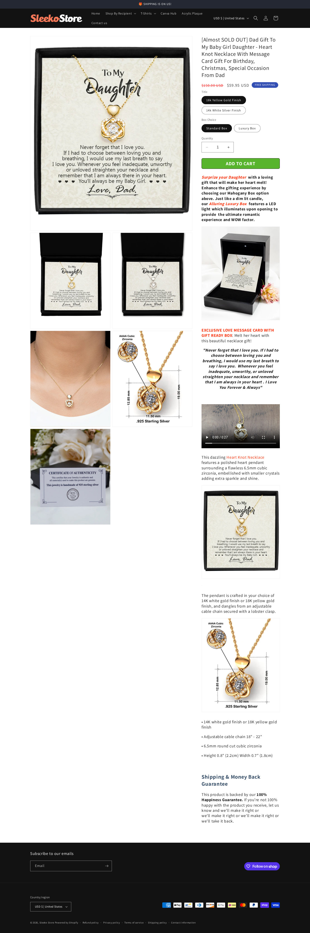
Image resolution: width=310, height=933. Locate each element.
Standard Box (216, 128)
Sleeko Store (46, 922)
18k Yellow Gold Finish (223, 100)
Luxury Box (247, 128)
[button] (120, 13)
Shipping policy (157, 922)
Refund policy (91, 922)
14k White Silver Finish (223, 110)
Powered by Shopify (66, 922)
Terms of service (133, 922)
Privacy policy (111, 922)
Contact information (183, 922)
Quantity (207, 138)
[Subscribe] (107, 866)
